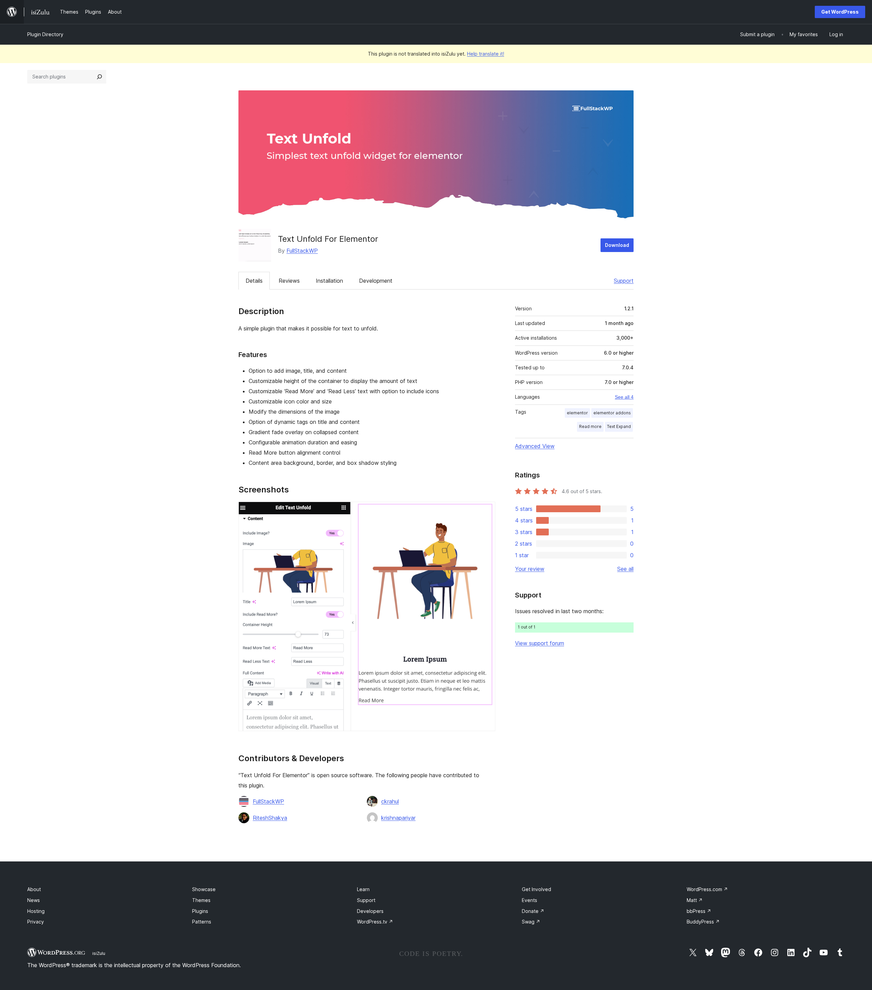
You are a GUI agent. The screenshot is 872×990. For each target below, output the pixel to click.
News (33, 900)
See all (625, 568)
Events (529, 900)
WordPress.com (707, 889)
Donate (533, 911)
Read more (590, 426)
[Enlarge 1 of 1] (486, 510)
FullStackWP (302, 250)
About (34, 889)
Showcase (204, 889)
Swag (531, 922)
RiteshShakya (270, 817)
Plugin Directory (45, 34)
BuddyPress (703, 922)
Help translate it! (485, 54)
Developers (370, 911)
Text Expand (619, 426)
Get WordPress (840, 12)
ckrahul (390, 801)
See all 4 (624, 397)
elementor (577, 412)
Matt (695, 900)
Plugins (200, 911)
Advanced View (535, 446)
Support (624, 280)
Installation (329, 280)
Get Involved (536, 889)
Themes (201, 900)
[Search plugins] (99, 77)
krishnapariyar (398, 817)
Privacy (35, 922)
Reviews (289, 280)
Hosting (36, 911)
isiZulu (98, 953)
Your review (529, 568)
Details (254, 280)
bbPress (699, 911)
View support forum (539, 643)
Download (617, 245)
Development (375, 280)
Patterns (201, 922)
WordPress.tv (375, 922)
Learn (363, 889)
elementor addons (612, 412)
